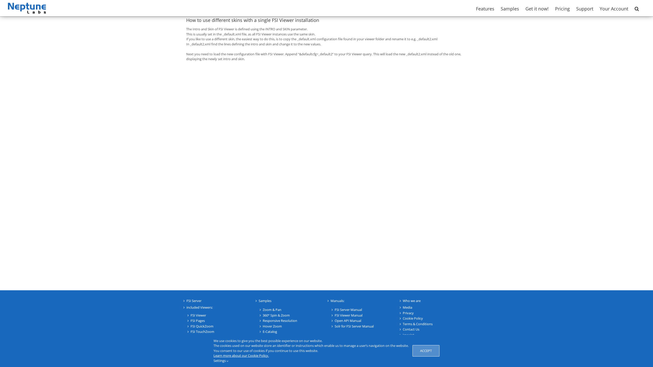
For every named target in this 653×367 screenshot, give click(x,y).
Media (407, 307)
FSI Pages (198, 320)
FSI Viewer (198, 315)
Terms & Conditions (418, 324)
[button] (637, 8)
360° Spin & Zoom (276, 315)
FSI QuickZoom (202, 326)
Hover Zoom (272, 326)
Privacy (408, 313)
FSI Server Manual (348, 309)
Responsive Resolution (280, 320)
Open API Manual (348, 320)
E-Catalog (270, 331)
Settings (220, 360)
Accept (426, 350)
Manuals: (337, 300)
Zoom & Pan (272, 309)
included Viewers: (199, 307)
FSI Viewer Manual (348, 315)
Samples (265, 300)
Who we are (412, 300)
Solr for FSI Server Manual (354, 326)
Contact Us (411, 329)
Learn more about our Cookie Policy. (241, 355)
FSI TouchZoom (202, 331)
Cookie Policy (413, 318)
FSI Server (194, 300)
